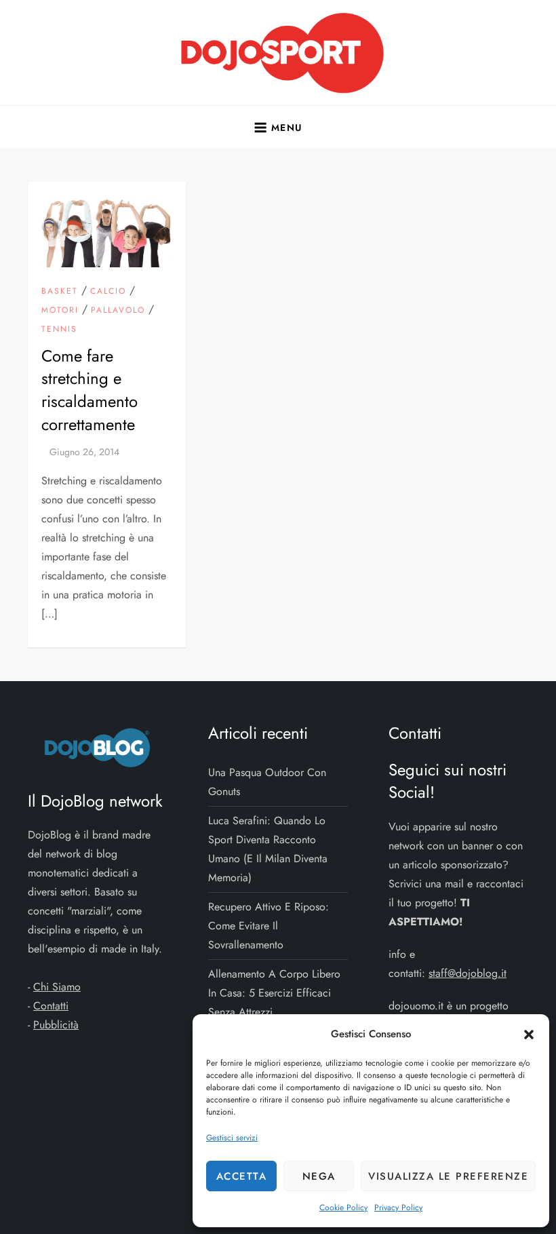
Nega (319, 1176)
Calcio (108, 291)
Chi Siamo (57, 987)
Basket (59, 291)
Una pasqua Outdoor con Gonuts (267, 782)
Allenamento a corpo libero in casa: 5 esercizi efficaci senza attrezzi (274, 993)
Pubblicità (56, 1025)
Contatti (50, 1006)
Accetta (241, 1176)
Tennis (59, 329)
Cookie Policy (343, 1207)
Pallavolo (118, 310)
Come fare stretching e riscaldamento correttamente (89, 390)
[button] (529, 1034)
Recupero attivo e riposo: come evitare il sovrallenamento (268, 925)
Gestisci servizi (232, 1138)
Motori (60, 310)
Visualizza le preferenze (448, 1176)
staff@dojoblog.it (468, 973)
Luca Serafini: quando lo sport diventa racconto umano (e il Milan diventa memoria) (267, 849)
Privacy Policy (398, 1207)
